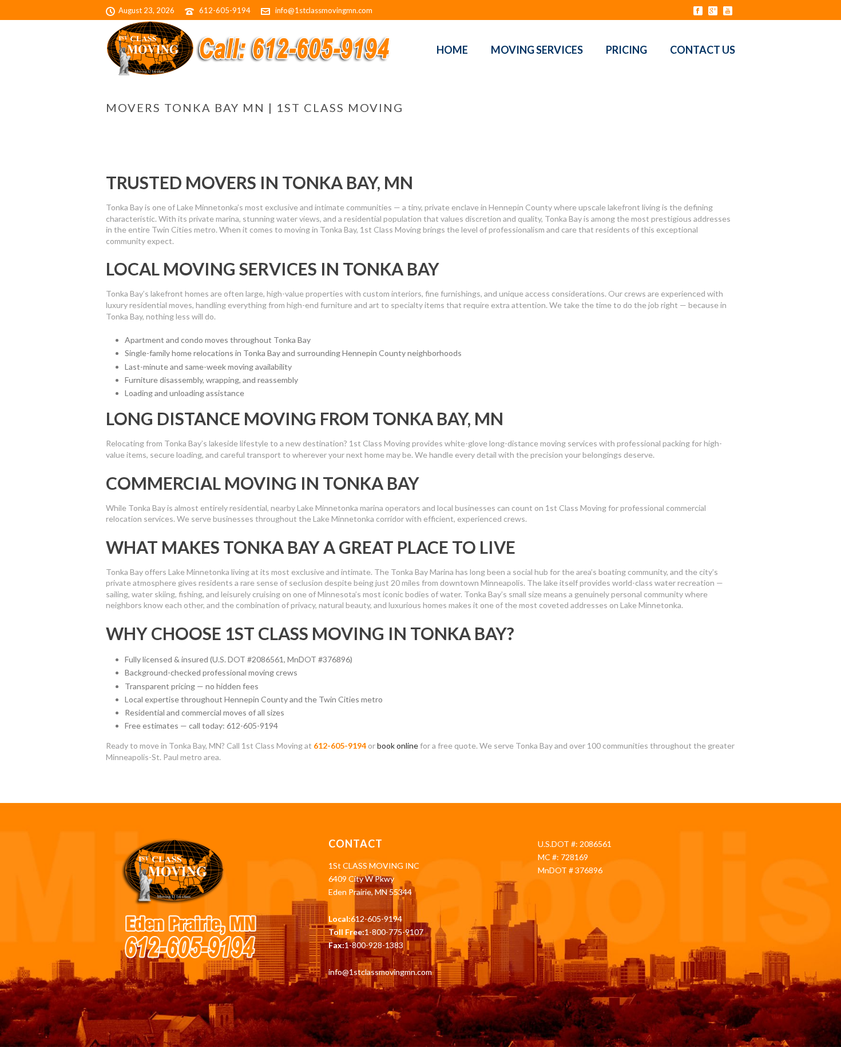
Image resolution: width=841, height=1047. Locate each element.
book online (397, 745)
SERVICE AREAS (539, 131)
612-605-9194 (225, 10)
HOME (452, 49)
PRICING (626, 49)
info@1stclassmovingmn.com (323, 10)
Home (496, 131)
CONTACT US (702, 49)
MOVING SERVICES (537, 49)
